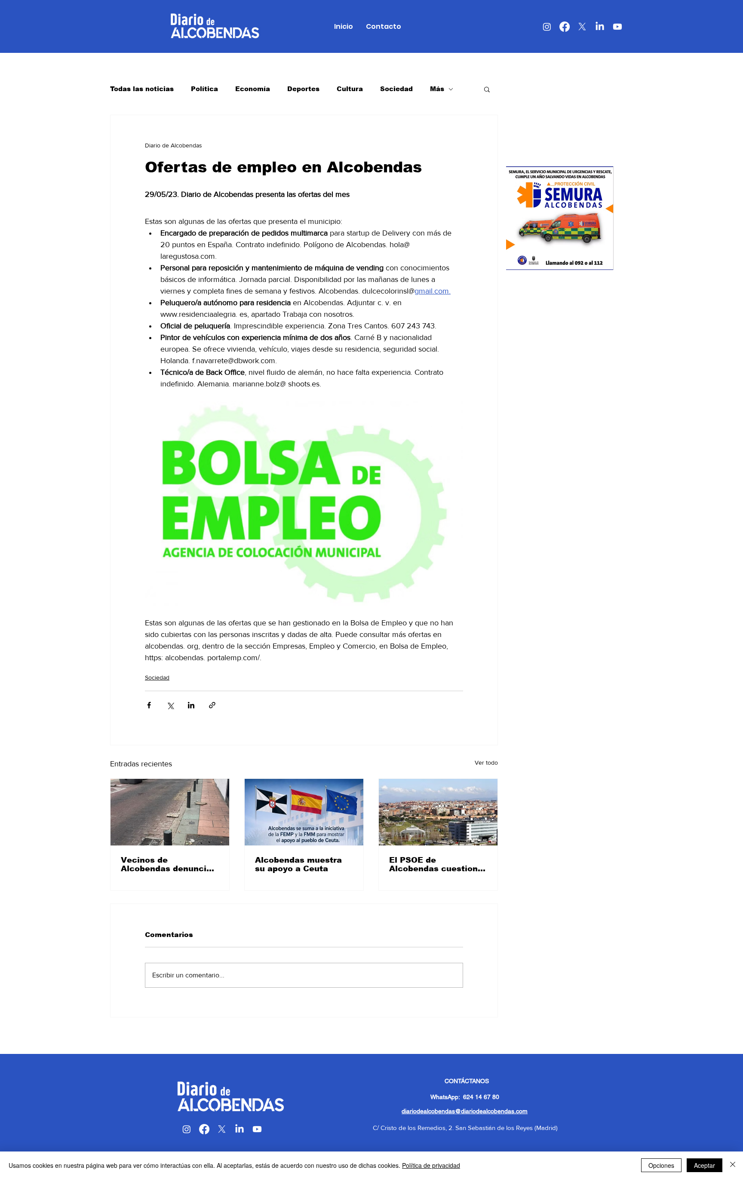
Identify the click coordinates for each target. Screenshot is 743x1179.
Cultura (350, 88)
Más (437, 88)
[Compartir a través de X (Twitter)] (170, 705)
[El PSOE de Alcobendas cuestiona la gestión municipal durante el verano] (438, 812)
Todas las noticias (142, 88)
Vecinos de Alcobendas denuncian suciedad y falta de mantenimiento (169, 864)
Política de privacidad (431, 1165)
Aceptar (704, 1165)
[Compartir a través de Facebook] (149, 705)
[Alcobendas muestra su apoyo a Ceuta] (304, 812)
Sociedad (396, 88)
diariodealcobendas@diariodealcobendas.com (465, 1111)
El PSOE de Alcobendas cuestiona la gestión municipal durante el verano (436, 864)
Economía (252, 88)
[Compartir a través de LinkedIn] (191, 705)
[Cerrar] (733, 1165)
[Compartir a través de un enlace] (212, 705)
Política (204, 88)
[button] (487, 89)
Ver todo (486, 762)
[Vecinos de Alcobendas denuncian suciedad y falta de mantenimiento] (170, 812)
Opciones (661, 1165)
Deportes (303, 88)
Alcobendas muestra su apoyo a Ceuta (298, 864)
